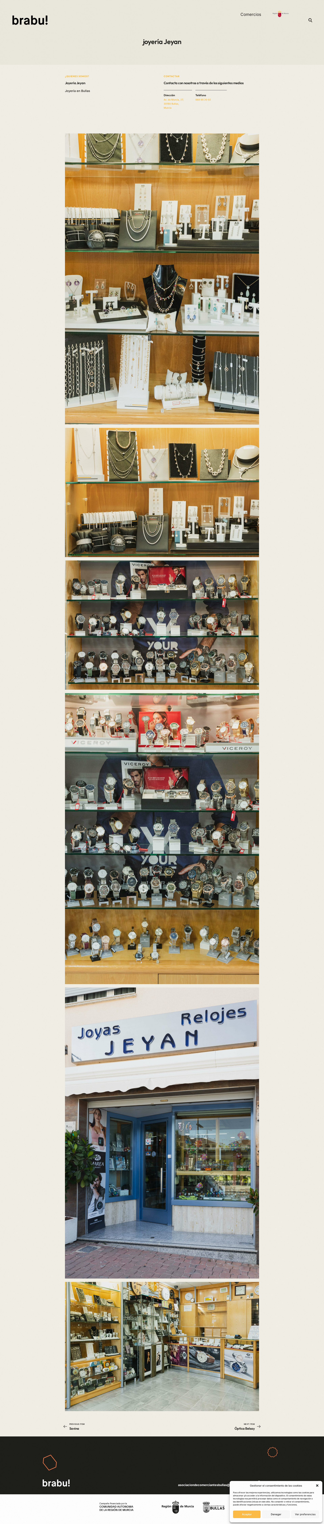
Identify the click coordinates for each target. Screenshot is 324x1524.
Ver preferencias (305, 1514)
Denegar (276, 1514)
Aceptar (247, 1514)
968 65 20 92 (203, 99)
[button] (317, 1485)
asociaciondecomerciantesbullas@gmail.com (211, 1485)
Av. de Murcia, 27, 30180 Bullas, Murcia (174, 103)
